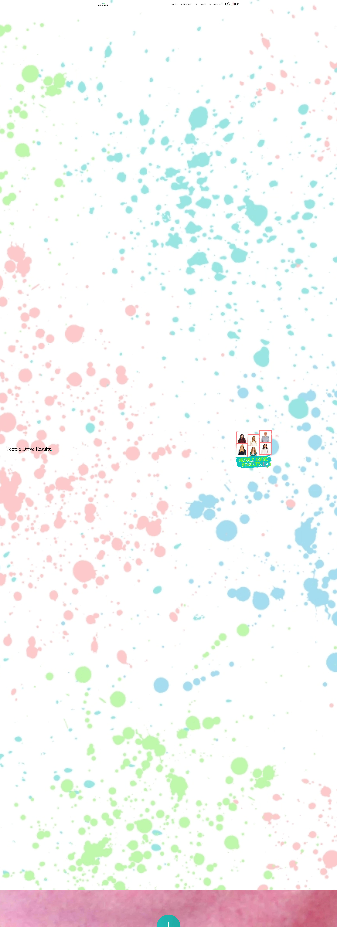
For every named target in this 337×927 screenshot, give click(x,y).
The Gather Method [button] (186, 4)
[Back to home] (103, 4)
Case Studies (218, 4)
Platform (174, 4)
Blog (209, 4)
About (196, 4)
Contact (203, 4)
